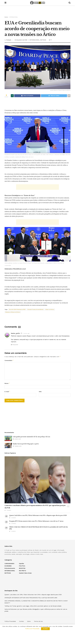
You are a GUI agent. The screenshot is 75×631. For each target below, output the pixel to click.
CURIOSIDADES (9, 563)
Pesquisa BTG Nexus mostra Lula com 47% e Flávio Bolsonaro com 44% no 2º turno (36, 521)
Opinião (21, 563)
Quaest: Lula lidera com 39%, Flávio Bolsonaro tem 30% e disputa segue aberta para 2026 (38, 515)
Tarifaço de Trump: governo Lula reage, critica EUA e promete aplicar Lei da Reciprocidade (33, 606)
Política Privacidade (10, 621)
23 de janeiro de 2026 (21, 40)
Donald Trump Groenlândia (35, 309)
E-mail (7, 391)
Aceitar (45, 628)
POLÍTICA (22, 566)
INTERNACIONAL (13, 17)
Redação (8, 40)
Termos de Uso (38, 621)
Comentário (9, 360)
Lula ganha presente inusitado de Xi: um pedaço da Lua (31, 436)
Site (40, 391)
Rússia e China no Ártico (12, 312)
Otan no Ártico (49, 309)
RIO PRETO (22, 570)
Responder (15, 344)
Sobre (29, 621)
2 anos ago (17, 439)
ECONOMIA (8, 566)
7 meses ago (26, 333)
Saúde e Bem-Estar (25, 573)
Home (6, 17)
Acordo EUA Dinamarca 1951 (17, 309)
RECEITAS (22, 568)
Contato (21, 621)
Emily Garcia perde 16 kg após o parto (26, 444)
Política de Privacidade (32, 628)
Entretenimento (10, 568)
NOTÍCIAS (43, 40)
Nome (7, 383)
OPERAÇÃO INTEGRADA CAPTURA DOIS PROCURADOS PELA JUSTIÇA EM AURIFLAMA (31, 597)
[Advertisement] (37, 11)
